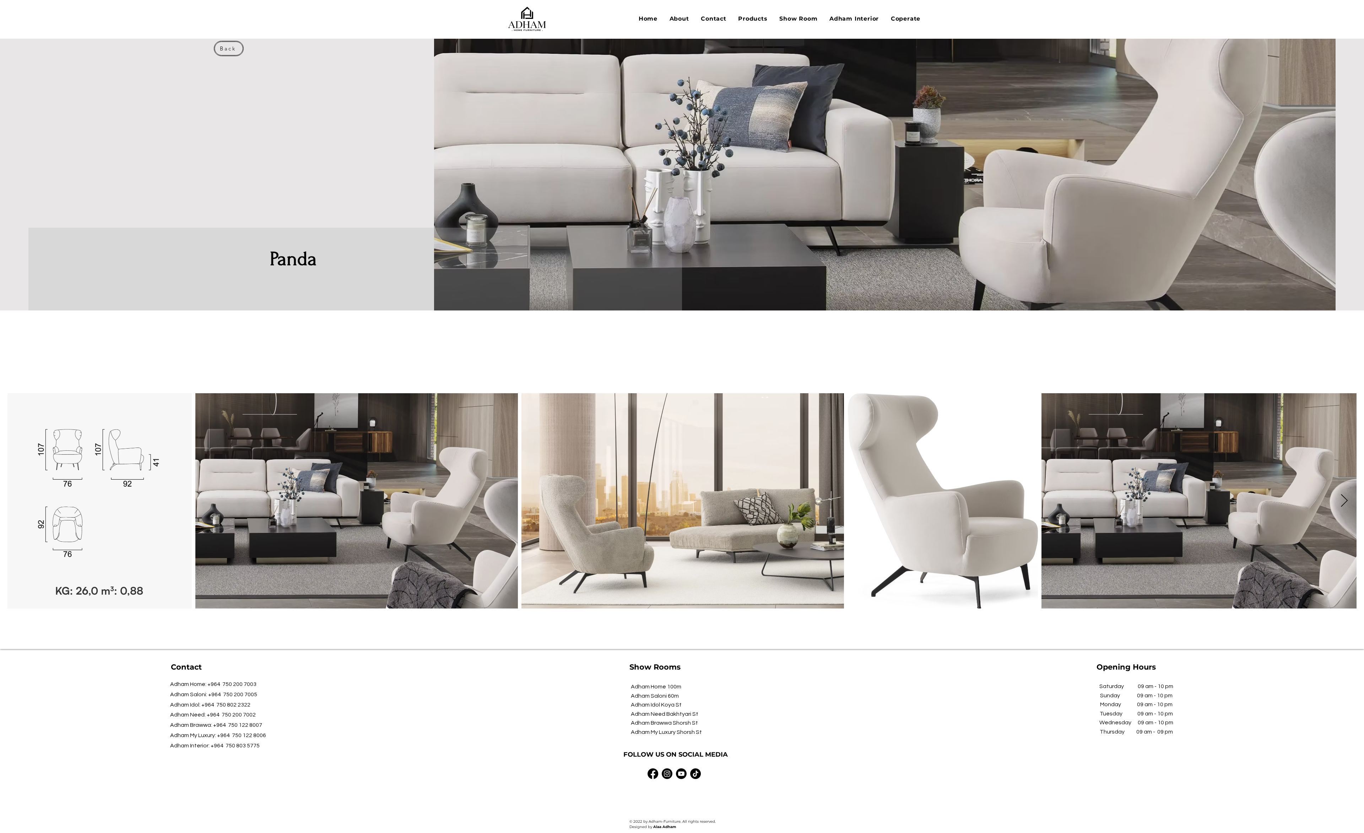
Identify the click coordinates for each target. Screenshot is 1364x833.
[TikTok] (695, 773)
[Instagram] (667, 773)
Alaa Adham (664, 826)
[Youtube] (681, 773)
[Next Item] (1344, 501)
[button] (753, 19)
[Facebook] (653, 773)
